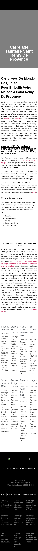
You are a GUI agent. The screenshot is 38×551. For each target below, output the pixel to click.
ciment (17, 119)
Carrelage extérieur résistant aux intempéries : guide (31, 537)
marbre (6, 119)
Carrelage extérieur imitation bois (25, 331)
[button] (20, 4)
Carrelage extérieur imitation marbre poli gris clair (18, 520)
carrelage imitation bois (27, 261)
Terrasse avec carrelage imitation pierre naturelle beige (17, 539)
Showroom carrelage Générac (6, 383)
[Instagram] (35, 475)
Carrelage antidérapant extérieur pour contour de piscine (31, 520)
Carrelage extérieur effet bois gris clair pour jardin (5, 537)
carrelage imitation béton (11, 264)
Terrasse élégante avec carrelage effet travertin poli (6, 521)
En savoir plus (32, 329)
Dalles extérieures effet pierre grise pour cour (18, 505)
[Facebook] (31, 475)
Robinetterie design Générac (17, 383)
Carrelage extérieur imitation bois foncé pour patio (6, 505)
